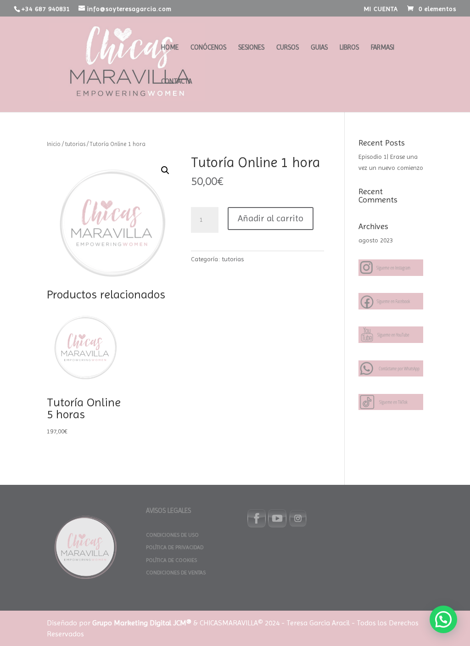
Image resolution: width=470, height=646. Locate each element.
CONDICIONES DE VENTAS (176, 572)
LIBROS (349, 47)
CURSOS (287, 47)
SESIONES (251, 47)
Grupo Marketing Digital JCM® (141, 622)
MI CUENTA (381, 9)
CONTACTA (176, 81)
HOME (170, 47)
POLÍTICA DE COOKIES (171, 560)
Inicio (54, 143)
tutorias (75, 143)
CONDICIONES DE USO (172, 535)
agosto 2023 (375, 240)
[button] (165, 170)
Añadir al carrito (270, 218)
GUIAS (319, 47)
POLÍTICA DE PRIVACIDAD (174, 547)
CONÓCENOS (208, 47)
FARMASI (382, 47)
